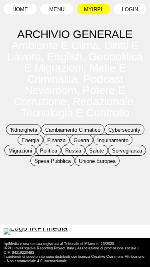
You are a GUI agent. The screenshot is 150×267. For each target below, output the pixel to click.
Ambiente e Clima (55, 45)
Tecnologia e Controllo (75, 112)
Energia (30, 140)
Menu (56, 9)
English (64, 56)
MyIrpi (93, 9)
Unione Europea (97, 161)
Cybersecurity (124, 130)
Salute (96, 151)
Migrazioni (20, 151)
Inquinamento (112, 140)
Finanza (56, 140)
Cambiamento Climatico (72, 130)
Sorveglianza (127, 151)
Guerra (81, 140)
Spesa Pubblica (52, 161)
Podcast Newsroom (74, 84)
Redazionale (103, 101)
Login (130, 9)
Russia (73, 151)
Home (20, 9)
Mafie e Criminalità (76, 73)
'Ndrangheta (23, 130)
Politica (48, 151)
